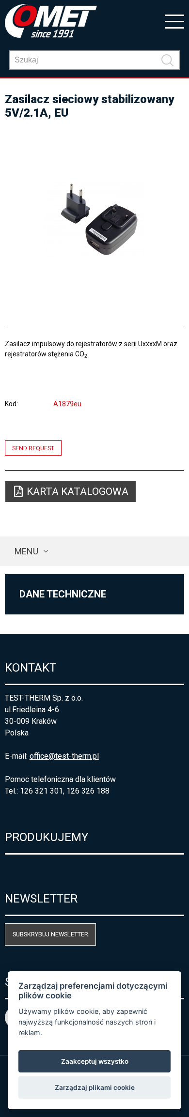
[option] (95, 220)
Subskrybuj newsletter (50, 934)
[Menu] (174, 21)
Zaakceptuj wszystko (94, 1061)
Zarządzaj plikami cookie (95, 1087)
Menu (26, 551)
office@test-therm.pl (64, 756)
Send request (33, 447)
